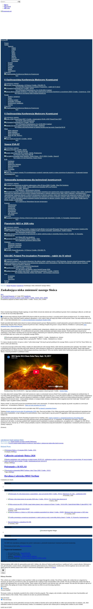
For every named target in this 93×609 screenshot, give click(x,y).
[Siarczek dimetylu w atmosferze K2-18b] (48, 517)
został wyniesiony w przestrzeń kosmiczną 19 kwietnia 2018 (66, 418)
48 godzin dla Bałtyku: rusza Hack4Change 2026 (34, 269)
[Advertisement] (46, 25)
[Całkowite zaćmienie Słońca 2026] (20, 450)
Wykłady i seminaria (14, 247)
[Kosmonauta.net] (6, 11)
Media (10, 69)
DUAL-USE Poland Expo (27, 121)
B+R (5, 159)
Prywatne (11, 66)
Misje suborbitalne (14, 134)
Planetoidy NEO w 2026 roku (19, 223)
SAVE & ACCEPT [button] (6, 607)
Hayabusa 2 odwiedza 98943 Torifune (21, 476)
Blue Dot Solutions (25, 546)
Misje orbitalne (12, 132)
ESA (13, 51)
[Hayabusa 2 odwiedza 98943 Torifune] (27, 470)
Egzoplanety (12, 210)
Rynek (6, 95)
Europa (10, 62)
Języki (6, 282)
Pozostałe (15, 61)
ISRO (13, 53)
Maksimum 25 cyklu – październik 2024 (74, 494)
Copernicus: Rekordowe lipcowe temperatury (33, 201)
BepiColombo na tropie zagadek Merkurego (24, 441)
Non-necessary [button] (5, 598)
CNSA (14, 49)
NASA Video (64, 391)
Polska (10, 64)
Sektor (6, 45)
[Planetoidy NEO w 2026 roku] (42, 218)
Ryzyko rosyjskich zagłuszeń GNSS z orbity (33, 558)
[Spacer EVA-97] (18, 139)
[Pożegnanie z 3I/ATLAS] (48, 461)
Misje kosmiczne (13, 166)
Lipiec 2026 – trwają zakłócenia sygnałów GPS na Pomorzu (37, 187)
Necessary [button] (4, 586)
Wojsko (10, 67)
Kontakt (10, 277)
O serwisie (11, 276)
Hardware (11, 161)
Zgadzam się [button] (48, 567)
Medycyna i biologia (14, 164)
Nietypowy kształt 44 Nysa (27, 232)
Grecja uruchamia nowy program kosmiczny (32, 93)
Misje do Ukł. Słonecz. (15, 135)
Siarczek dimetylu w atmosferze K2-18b (19, 522)
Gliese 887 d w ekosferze (27, 237)
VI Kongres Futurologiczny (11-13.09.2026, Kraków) (35, 90)
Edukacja (7, 242)
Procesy (10, 167)
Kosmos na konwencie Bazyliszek (27, 266)
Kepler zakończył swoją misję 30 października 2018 (21, 411)
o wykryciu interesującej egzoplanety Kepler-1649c (36, 320)
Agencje (10, 46)
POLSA (14, 58)
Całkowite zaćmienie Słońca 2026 (30, 240)
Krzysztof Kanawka (8, 296)
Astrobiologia (12, 205)
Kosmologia (12, 211)
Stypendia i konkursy (14, 243)
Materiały (11, 163)
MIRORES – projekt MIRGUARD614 (25, 556)
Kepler (12, 440)
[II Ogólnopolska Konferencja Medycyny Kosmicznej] (21, 74)
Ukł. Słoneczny (13, 213)
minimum (16, 440)
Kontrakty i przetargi (14, 101)
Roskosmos (15, 59)
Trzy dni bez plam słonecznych (58, 499)
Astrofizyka (11, 208)
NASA (14, 56)
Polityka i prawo (13, 100)
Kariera (10, 105)
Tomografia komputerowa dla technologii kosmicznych (32, 180)
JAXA (13, 54)
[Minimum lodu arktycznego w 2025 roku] (36, 512)
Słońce (22, 440)
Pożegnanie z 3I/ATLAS (15, 466)
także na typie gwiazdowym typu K (35, 405)
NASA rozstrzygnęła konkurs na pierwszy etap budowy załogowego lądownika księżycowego (36, 443)
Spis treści (11, 279)
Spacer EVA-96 (23, 151)
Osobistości (12, 71)
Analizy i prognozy (14, 96)
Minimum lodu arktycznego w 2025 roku (76, 512)
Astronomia (11, 206)
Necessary (6, 588)
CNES (14, 48)
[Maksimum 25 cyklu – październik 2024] (35, 494)
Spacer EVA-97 (12, 144)
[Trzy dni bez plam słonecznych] (28, 499)
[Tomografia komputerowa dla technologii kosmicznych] (48, 174)
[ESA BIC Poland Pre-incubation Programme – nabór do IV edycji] (25, 250)
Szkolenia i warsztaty (15, 245)
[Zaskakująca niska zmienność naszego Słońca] (24, 298)
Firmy (10, 98)
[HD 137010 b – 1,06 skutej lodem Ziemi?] (48, 504)
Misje (6, 129)
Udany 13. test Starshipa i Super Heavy (29, 158)
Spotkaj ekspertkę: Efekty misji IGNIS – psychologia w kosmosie (38, 272)
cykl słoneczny (5, 440)
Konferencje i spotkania (15, 103)
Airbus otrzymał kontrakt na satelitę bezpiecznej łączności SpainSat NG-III (41, 127)
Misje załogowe (13, 130)
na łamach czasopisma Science (47, 408)
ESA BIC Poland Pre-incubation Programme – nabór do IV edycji (39, 87)
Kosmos (7, 203)
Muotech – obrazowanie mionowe (29, 190)
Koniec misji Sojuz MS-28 (24, 154)
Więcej (54, 567)
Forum (6, 43)
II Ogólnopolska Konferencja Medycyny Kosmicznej (31, 79)
